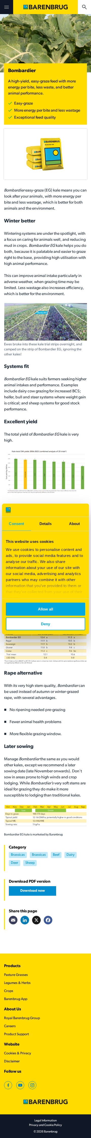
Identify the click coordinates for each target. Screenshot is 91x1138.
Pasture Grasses (16, 975)
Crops (8, 991)
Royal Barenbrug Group (22, 1018)
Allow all (45, 609)
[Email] (13, 920)
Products (12, 966)
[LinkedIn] (24, 920)
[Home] (45, 7)
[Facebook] (48, 920)
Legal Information (45, 1120)
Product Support (16, 1034)
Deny (45, 624)
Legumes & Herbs (17, 983)
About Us (12, 1009)
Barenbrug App (15, 999)
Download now (32, 891)
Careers (10, 1026)
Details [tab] (45, 523)
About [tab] (74, 523)
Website (11, 1044)
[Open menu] (6, 7)
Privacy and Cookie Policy (45, 1125)
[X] (36, 920)
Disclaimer (12, 1061)
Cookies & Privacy (17, 1053)
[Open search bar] (84, 7)
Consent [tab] (16, 523)
